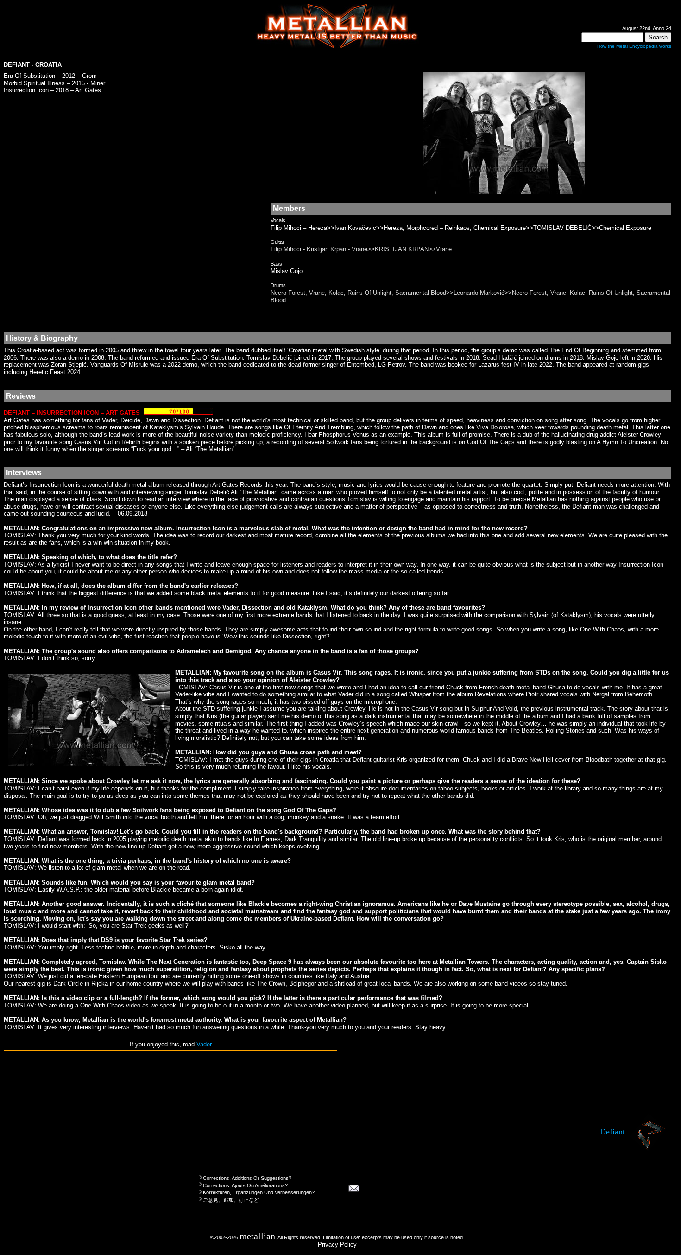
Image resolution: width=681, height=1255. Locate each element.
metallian (257, 1236)
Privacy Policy (337, 1244)
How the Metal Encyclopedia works (634, 46)
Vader (204, 1044)
